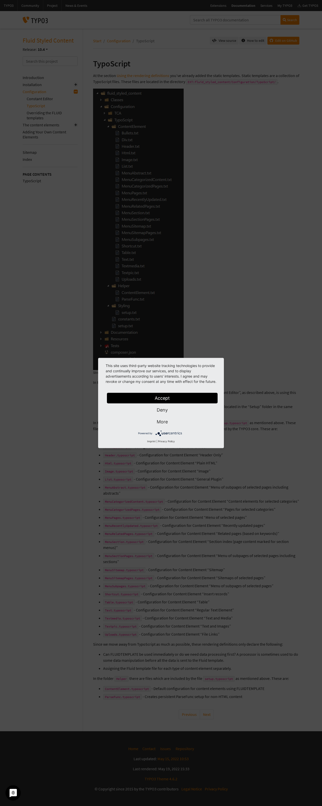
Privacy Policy (166, 441)
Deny (162, 410)
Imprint (151, 441)
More (162, 421)
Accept (162, 398)
